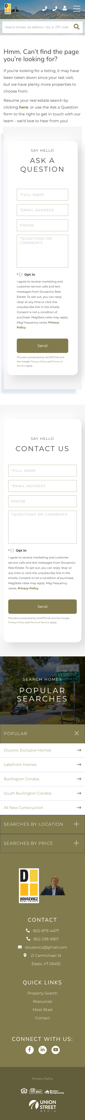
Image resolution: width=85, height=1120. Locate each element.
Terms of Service (40, 622)
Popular (15, 733)
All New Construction (23, 808)
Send (42, 346)
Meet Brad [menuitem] (42, 1010)
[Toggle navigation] (76, 9)
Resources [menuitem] (42, 1001)
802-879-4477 (45, 8)
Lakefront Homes (20, 765)
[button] (76, 27)
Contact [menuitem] (42, 1018)
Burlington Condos (21, 779)
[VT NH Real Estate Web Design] (42, 1106)
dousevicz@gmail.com (46, 947)
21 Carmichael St (46, 960)
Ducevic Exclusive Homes (27, 750)
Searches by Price (28, 843)
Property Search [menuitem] (43, 993)
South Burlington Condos (27, 793)
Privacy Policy (38, 361)
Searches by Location (33, 824)
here (23, 107)
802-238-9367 (55, 8)
